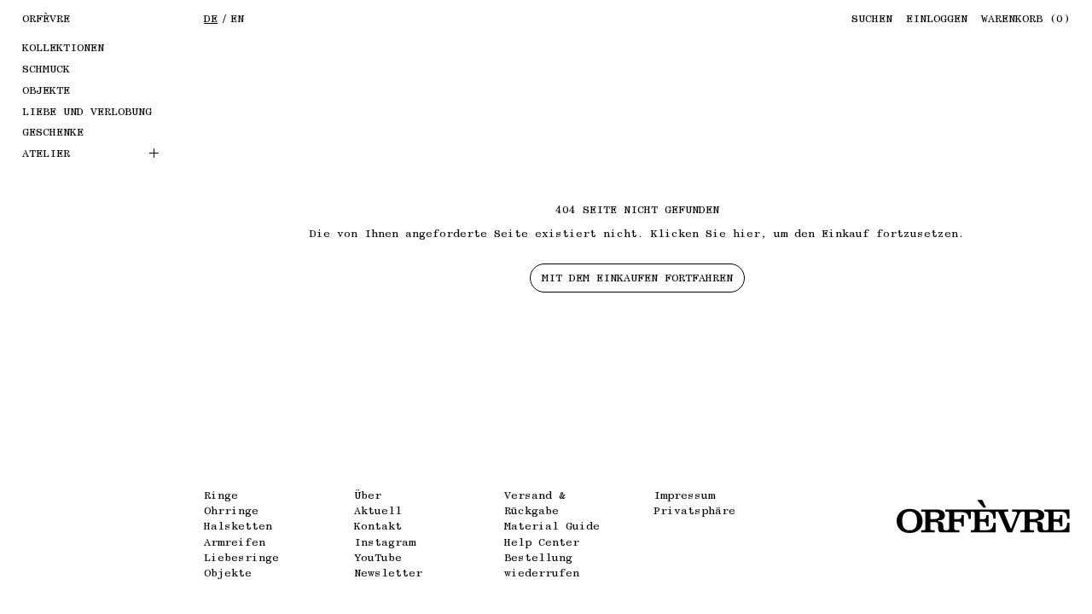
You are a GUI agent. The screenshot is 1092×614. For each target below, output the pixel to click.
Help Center (541, 542)
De (211, 18)
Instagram (384, 542)
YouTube (378, 557)
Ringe (221, 495)
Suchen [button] (871, 18)
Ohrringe (231, 510)
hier (746, 233)
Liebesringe (241, 557)
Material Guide (552, 525)
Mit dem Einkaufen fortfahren (637, 277)
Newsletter (388, 572)
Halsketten (238, 525)
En (237, 18)
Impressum (684, 495)
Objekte (228, 572)
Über (367, 495)
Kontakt (378, 525)
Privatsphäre (694, 510)
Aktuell (378, 510)
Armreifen (234, 542)
